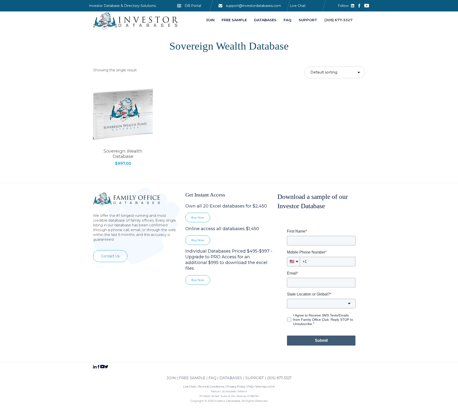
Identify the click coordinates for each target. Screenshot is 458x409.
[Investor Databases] (136, 21)
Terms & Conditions (211, 386)
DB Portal (193, 6)
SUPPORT (254, 378)
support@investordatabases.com (253, 6)
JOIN (171, 378)
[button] (110, 256)
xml (271, 386)
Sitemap (261, 386)
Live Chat (298, 6)
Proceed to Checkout (123, 143)
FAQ (212, 378)
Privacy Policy (235, 386)
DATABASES (230, 378)
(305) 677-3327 (279, 378)
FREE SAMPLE (192, 378)
